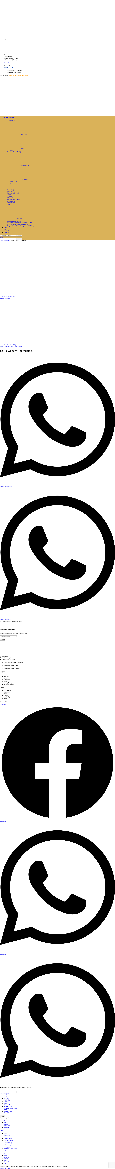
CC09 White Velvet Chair (7, 296)
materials (6, 1127)
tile (4, 1121)
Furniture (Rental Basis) (14, 152)
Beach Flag (24, 134)
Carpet (22, 148)
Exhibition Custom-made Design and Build (19, 222)
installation (7, 1125)
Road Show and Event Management (17, 224)
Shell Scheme (24, 179)
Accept (8, 1168)
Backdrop (12, 120)
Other (10, 184)
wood (5, 1122)
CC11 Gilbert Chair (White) (8, 345)
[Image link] (6, 653)
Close (1, 1130)
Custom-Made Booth (13, 193)
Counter (11, 150)
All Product (7, 241)
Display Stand (13, 181)
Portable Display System (14, 221)
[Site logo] (4, 36)
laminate (6, 1124)
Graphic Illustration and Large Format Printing (20, 226)
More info (3, 1168)
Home (2, 241)
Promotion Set (25, 165)
